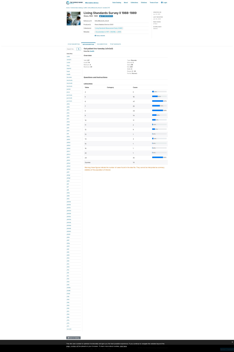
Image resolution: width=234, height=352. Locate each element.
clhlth (68, 56)
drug (68, 65)
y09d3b (69, 222)
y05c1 (68, 151)
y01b (68, 116)
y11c (68, 275)
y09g (68, 243)
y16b (68, 317)
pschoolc (69, 101)
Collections (134, 2)
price (68, 92)
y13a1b (68, 290)
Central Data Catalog (77, 7)
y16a (68, 314)
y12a (68, 281)
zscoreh (69, 329)
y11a (68, 270)
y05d (68, 157)
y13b (68, 296)
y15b (68, 308)
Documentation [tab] (102, 44)
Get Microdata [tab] (116, 44)
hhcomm (69, 77)
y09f (68, 240)
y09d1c (69, 207)
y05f (68, 172)
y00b (68, 107)
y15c (68, 311)
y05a (68, 136)
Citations (144, 2)
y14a (68, 299)
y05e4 (68, 169)
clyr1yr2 (69, 59)
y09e (68, 237)
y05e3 (68, 166)
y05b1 (68, 139)
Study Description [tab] (74, 44)
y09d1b (69, 204)
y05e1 (68, 160)
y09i (68, 249)
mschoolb (69, 83)
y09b (68, 195)
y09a (68, 192)
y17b (68, 323)
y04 (68, 133)
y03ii (68, 130)
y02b (68, 124)
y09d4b (69, 228)
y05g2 (68, 178)
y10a (68, 258)
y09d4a (69, 225)
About (126, 2)
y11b (68, 272)
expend (69, 68)
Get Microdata (106, 16)
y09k (68, 255)
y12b (68, 284)
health (68, 74)
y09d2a (69, 210)
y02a (68, 121)
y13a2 (68, 293)
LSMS (85, 7)
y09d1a (69, 201)
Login (165, 2)
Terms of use (154, 2)
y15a (68, 305)
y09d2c (69, 216)
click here (123, 346)
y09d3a (69, 219)
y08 (68, 190)
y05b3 (68, 145)
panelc (69, 89)
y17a (68, 320)
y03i (68, 127)
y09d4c (69, 231)
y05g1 (68, 175)
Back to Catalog (74, 338)
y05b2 (68, 142)
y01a (68, 113)
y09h (68, 246)
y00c (68, 110)
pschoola (69, 95)
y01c (68, 118)
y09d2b (69, 213)
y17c (68, 326)
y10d (68, 267)
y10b (68, 261)
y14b (68, 302)
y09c (68, 198)
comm (68, 62)
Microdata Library (91, 3)
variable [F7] (106, 7)
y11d (68, 278)
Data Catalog (117, 2)
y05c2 (68, 154)
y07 (68, 187)
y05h (68, 181)
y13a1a (68, 287)
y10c (68, 264)
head (68, 71)
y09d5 (68, 234)
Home (68, 7)
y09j (68, 252)
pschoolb (69, 98)
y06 (68, 184)
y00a (68, 104)
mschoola (69, 80)
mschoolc (69, 86)
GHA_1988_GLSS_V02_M (94, 7)
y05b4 (68, 148)
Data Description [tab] (88, 44)
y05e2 (68, 163)
